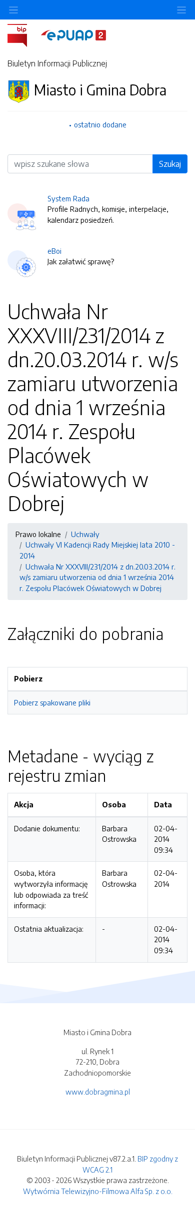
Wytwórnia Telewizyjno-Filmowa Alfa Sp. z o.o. (97, 1191)
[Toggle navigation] (181, 9)
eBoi (55, 250)
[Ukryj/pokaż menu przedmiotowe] (13, 9)
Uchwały (85, 534)
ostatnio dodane (100, 124)
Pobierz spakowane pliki (52, 702)
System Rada (69, 198)
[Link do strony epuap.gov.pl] (73, 34)
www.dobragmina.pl (98, 1091)
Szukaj (170, 164)
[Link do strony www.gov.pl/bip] (23, 34)
